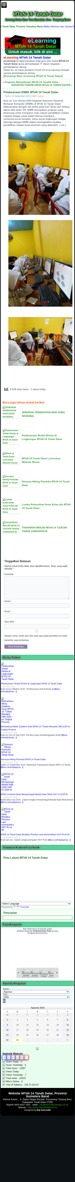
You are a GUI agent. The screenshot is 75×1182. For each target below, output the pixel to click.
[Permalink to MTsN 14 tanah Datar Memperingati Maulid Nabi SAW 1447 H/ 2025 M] (8, 789)
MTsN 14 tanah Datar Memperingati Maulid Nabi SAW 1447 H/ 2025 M (34, 794)
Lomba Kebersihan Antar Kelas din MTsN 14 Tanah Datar (46, 506)
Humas (40, 96)
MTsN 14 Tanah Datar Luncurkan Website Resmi (41, 460)
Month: (6, 989)
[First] (18, 972)
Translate (24, 907)
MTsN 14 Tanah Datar (37, 14)
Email (7, 611)
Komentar (9, 574)
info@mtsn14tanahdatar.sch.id (53, 1105)
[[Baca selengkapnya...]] (12, 767)
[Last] (56, 972)
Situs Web (9, 622)
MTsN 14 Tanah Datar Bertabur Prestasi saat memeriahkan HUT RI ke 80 (35, 834)
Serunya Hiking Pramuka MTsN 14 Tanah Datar (46, 483)
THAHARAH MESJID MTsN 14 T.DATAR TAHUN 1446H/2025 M (44, 529)
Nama (8, 601)
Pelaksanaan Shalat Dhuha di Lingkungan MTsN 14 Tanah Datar (42, 437)
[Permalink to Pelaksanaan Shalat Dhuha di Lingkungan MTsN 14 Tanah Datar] (8, 679)
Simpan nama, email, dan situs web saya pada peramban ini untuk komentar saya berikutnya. (35, 638)
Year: (5, 994)
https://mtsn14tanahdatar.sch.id (42, 1107)
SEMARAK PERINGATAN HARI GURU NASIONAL (43, 414)
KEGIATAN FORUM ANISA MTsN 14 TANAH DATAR (41, 85)
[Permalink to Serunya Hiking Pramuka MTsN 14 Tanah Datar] (8, 755)
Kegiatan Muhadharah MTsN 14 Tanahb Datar (31, 82)
